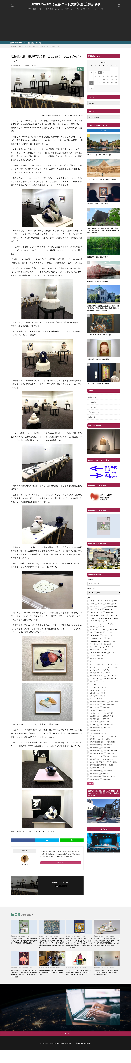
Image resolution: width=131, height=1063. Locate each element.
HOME (29, 9)
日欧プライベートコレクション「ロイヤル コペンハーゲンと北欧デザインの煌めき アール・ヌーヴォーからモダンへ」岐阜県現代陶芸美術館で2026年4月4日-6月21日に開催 (79, 943)
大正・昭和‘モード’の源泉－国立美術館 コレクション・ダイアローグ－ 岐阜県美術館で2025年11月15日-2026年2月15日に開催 (24, 973)
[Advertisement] (65, 26)
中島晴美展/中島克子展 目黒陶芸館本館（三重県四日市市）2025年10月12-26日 (51, 972)
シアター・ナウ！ (86, 9)
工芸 (25, 46)
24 (91, 83)
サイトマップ (92, 407)
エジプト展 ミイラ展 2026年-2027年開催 (101, 179)
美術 (34, 9)
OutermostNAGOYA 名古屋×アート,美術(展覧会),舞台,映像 (65, 4)
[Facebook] (23, 840)
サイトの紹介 (92, 402)
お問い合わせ (92, 397)
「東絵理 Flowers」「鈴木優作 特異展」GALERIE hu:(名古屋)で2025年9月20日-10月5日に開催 (107, 972)
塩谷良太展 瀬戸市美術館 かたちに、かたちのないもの (44, 46)
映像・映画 (49, 9)
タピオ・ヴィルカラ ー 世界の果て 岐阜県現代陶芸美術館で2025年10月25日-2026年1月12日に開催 (78, 972)
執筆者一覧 (91, 417)
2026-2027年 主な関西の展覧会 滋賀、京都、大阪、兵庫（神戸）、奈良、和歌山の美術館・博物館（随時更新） (103, 230)
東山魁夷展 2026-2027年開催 (97, 257)
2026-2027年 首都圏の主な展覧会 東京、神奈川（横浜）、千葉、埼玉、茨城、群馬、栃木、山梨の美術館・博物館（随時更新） (103, 308)
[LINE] (72, 840)
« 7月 (90, 89)
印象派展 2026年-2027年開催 (97, 281)
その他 (57, 9)
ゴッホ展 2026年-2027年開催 (97, 204)
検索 (90, 783)
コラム (77, 9)
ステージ (41, 9)
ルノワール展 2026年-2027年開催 (99, 335)
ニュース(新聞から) (66, 9)
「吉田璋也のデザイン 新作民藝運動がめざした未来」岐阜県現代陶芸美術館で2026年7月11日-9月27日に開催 (24, 941)
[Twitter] (47, 840)
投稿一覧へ (60, 862)
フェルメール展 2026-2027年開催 (99, 155)
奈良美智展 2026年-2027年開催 (98, 359)
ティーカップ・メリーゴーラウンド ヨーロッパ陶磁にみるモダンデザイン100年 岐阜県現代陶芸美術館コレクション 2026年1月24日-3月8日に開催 (107, 942)
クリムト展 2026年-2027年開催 (98, 383)
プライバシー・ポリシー (95, 412)
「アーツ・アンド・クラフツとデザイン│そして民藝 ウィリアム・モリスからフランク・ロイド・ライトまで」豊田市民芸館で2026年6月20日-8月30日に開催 (51, 943)
